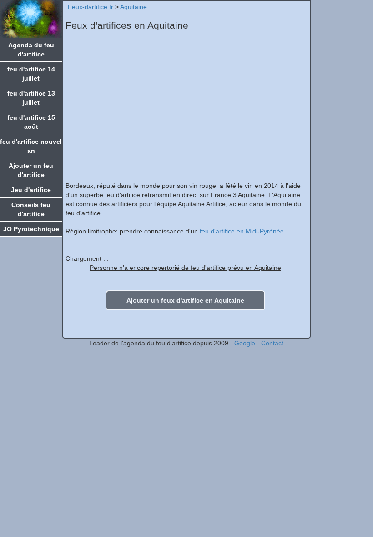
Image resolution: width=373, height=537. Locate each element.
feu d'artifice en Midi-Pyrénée (242, 231)
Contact (272, 343)
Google (244, 343)
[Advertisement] (186, 108)
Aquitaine (133, 6)
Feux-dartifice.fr (90, 6)
